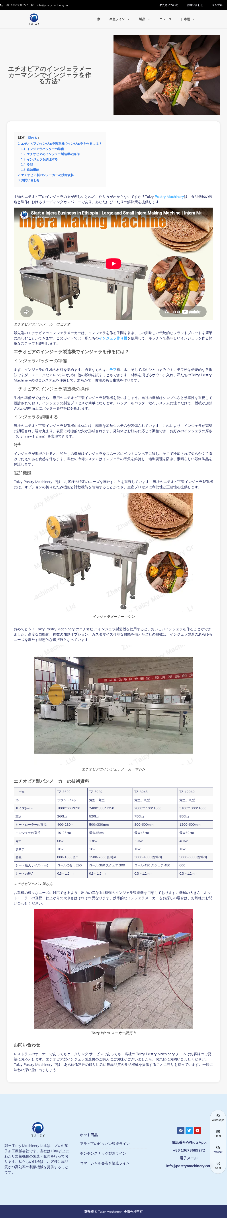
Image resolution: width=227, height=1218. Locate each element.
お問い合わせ (195, 5)
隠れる (32, 137)
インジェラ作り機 (113, 338)
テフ (113, 369)
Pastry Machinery (169, 196)
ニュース (165, 19)
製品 (142, 19)
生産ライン (117, 19)
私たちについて (169, 5)
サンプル (217, 5)
